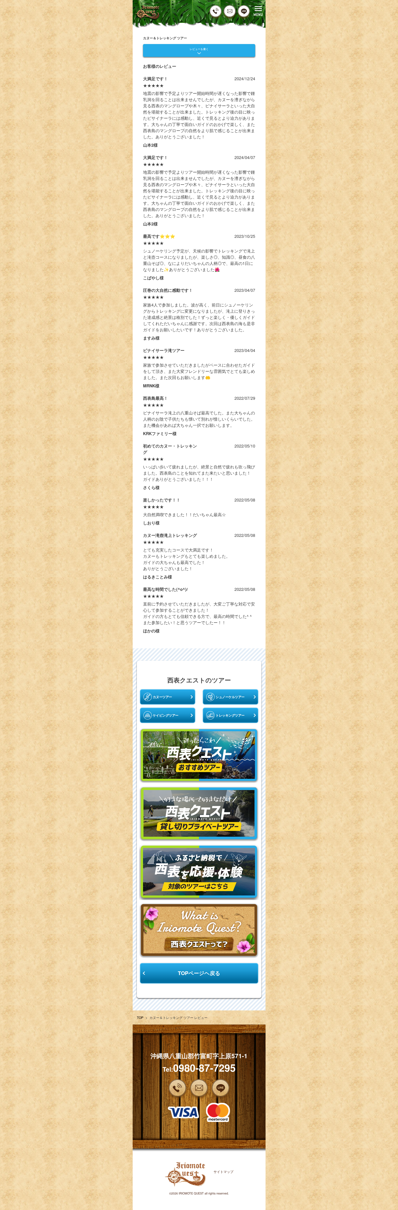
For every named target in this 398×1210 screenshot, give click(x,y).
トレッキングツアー (230, 715)
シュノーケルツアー (230, 696)
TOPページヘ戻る (199, 973)
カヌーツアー (162, 696)
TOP (140, 1017)
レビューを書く (199, 49)
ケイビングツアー (165, 715)
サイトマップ (223, 1171)
